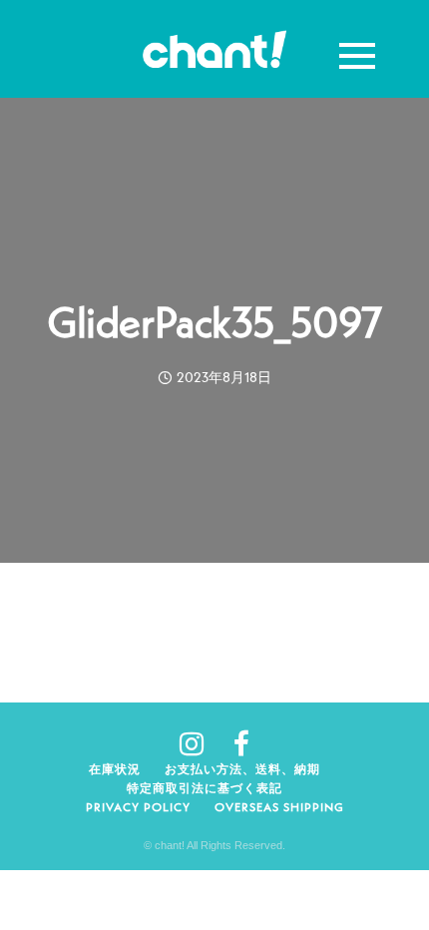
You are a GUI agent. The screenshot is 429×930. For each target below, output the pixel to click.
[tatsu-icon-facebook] (241, 743)
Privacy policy (138, 806)
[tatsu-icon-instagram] (199, 743)
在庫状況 (115, 768)
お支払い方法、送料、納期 (242, 768)
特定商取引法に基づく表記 (204, 787)
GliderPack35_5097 (214, 322)
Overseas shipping (279, 806)
